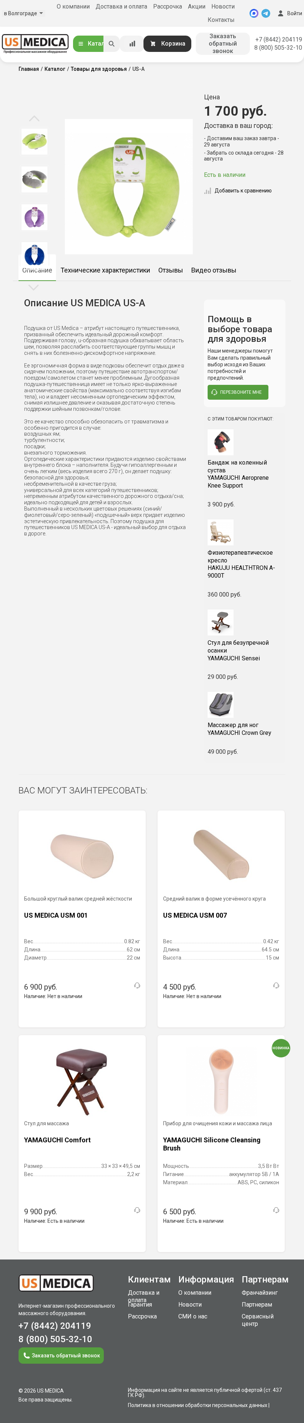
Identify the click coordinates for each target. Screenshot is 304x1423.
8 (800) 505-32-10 (278, 47)
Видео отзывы (214, 270)
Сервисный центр (258, 1320)
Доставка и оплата (121, 6)
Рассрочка (167, 6)
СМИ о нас (192, 1316)
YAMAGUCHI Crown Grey (239, 729)
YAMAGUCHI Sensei (238, 650)
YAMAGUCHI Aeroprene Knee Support (238, 474)
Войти (294, 13)
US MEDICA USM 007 (195, 915)
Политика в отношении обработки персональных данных (197, 1405)
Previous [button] (34, 119)
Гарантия (140, 1304)
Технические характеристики (105, 270)
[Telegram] (265, 13)
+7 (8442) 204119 (278, 39)
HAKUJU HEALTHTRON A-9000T (241, 564)
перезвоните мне (241, 392)
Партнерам (257, 1304)
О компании (73, 6)
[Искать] (111, 44)
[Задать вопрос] (137, 985)
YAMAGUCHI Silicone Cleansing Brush (212, 1144)
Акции (196, 6)
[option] (34, 125)
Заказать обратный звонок (223, 44)
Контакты (221, 19)
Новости (223, 6)
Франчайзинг (260, 1292)
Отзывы (170, 270)
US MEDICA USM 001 (56, 915)
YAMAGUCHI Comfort (57, 1140)
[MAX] (254, 13)
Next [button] (33, 287)
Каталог (99, 43)
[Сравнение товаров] (132, 44)
